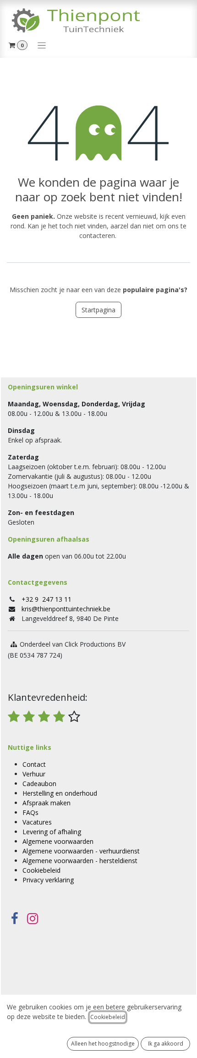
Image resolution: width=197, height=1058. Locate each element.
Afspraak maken (46, 802)
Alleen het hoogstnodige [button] (103, 1043)
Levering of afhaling (51, 831)
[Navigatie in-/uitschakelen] (42, 45)
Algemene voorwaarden (57, 841)
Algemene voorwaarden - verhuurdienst (81, 851)
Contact (34, 764)
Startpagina (98, 309)
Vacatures (37, 822)
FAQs (30, 812)
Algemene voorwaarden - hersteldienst (79, 860)
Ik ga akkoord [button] (165, 1043)
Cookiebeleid (41, 870)
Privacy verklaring (48, 879)
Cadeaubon (39, 783)
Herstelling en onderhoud (59, 793)
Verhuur (33, 774)
